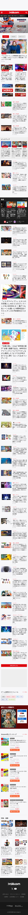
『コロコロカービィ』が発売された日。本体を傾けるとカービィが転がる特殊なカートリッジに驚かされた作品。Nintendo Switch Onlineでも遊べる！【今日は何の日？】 (20, 106)
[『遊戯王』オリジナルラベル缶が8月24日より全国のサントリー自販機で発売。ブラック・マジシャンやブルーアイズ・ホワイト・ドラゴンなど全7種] (6, 264)
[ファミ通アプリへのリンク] (10, 906)
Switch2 (5, 15)
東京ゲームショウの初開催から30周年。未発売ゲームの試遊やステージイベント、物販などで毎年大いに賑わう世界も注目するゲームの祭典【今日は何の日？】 (20, 414)
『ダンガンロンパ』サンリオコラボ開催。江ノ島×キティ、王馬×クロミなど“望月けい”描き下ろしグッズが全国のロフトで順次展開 (20, 511)
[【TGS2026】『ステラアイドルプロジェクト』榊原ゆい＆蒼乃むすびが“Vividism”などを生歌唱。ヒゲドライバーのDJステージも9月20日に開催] (6, 388)
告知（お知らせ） (16, 651)
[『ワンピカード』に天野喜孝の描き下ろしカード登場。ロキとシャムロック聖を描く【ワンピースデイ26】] (14, 46)
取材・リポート (16, 173)
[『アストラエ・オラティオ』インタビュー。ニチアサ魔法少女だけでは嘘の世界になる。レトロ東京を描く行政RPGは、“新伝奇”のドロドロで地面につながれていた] (6, 144)
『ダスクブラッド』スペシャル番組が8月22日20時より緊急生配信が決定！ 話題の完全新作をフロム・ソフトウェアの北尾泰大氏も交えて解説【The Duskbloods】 (20, 535)
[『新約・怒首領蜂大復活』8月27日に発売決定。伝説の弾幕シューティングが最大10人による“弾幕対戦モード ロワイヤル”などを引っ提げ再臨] (6, 473)
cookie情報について (14, 896)
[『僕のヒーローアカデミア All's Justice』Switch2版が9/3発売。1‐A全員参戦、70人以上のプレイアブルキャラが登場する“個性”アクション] (6, 593)
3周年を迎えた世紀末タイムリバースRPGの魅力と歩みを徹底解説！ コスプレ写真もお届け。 (20, 426)
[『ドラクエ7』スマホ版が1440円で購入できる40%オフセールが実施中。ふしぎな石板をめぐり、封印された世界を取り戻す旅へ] (6, 187)
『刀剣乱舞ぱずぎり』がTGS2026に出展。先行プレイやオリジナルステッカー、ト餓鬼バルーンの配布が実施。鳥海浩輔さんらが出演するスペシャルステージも (20, 583)
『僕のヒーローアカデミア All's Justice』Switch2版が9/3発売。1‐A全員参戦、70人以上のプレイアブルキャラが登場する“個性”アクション (20, 595)
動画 (2, 199)
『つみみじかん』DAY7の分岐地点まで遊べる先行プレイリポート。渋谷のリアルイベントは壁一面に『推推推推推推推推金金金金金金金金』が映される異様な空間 (20, 487)
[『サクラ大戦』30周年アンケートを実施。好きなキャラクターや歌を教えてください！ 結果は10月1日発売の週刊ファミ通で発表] (6, 617)
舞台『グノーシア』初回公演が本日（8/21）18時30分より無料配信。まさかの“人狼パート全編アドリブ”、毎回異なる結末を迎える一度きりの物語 (20, 631)
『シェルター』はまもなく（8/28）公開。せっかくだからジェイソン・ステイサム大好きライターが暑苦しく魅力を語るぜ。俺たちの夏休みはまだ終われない (20, 76)
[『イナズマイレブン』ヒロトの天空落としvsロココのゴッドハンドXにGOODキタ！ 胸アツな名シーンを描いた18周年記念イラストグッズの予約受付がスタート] (14, 291)
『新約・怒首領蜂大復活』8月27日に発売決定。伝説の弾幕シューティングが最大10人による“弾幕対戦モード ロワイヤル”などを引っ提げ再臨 (20, 475)
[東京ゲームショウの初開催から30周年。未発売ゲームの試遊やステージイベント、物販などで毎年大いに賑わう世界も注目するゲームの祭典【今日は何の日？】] (6, 412)
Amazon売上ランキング (9, 734)
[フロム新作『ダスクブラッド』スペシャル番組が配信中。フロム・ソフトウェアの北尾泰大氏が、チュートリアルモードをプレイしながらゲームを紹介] (14, 25)
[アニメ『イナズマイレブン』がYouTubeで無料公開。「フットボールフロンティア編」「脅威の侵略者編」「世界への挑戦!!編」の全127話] (6, 252)
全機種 (3, 696)
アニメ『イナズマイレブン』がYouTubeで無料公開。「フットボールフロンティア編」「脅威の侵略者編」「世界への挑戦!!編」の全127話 (20, 254)
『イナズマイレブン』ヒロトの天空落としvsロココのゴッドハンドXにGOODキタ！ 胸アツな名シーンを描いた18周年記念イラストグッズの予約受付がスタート (13, 307)
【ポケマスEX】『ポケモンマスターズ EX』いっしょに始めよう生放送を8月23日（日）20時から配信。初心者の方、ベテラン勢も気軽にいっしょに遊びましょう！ (20, 655)
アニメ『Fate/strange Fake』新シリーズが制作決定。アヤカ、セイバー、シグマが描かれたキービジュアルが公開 (20, 379)
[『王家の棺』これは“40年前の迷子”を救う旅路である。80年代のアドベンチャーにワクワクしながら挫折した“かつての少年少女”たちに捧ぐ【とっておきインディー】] (14, 336)
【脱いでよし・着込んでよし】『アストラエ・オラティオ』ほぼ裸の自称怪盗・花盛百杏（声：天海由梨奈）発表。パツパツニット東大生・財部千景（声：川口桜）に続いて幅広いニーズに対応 (20, 523)
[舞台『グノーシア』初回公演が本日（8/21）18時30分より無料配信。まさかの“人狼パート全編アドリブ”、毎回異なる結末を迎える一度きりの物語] (6, 629)
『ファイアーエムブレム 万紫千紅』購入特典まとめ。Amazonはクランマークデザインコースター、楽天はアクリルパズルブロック (20, 851)
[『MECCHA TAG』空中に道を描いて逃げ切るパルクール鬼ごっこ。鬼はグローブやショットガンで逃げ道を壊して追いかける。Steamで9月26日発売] (6, 605)
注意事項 (6, 896)
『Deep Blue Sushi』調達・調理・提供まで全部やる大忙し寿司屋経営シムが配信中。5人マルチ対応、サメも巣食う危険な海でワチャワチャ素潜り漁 (20, 463)
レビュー (14, 146)
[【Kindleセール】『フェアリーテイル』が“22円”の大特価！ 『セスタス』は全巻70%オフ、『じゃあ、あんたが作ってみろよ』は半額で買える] (21, 862)
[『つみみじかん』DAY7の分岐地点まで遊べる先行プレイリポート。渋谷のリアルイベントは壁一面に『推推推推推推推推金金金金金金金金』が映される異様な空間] (6, 485)
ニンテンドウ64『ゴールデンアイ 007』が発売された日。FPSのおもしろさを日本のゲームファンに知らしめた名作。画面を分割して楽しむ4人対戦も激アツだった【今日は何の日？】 (20, 118)
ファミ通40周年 (18, 319)
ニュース (4, 26)
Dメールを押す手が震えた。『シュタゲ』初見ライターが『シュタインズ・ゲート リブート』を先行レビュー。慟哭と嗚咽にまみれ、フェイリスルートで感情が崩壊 (16, 152)
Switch (9, 15)
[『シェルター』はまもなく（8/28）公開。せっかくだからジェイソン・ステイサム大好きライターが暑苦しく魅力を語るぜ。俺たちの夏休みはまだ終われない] (21, 67)
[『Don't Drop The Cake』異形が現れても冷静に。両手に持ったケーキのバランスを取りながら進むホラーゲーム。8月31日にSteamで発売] (6, 240)
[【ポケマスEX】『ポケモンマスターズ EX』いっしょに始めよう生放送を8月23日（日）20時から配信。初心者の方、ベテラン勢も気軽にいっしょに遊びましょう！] (6, 653)
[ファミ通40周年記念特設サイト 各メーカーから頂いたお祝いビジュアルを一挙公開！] (6, 321)
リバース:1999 (17, 422)
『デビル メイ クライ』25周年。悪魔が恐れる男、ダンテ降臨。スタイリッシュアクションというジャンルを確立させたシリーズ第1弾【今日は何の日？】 (20, 130)
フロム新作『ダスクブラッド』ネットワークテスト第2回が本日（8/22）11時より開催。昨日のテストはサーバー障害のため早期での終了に (20, 367)
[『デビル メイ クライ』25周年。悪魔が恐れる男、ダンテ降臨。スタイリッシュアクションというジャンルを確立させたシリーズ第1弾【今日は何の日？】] (6, 128)
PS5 (12, 15)
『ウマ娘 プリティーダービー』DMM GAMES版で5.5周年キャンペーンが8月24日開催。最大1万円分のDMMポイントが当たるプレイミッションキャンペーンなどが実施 (20, 230)
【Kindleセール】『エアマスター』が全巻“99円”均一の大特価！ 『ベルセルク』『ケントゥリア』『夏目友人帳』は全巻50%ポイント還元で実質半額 (7, 76)
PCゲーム (16, 15)
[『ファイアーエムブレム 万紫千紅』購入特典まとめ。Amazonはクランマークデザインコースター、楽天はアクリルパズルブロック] (21, 842)
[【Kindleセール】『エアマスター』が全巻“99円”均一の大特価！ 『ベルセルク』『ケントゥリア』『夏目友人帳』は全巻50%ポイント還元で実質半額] (7, 67)
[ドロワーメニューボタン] (1, 12)
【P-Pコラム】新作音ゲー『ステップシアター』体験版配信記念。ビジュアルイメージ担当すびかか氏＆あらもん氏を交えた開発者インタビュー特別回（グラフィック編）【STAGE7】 (20, 547)
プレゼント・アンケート (17, 615)
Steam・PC (4, 699)
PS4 (21, 696)
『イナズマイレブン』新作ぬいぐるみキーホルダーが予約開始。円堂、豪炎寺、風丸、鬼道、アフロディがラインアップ (20, 278)
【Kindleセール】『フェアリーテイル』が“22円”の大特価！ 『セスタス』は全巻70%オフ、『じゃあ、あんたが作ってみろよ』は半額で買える (20, 870)
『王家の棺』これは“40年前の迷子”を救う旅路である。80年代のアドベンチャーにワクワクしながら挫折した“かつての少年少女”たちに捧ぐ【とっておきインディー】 (14, 352)
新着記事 (13, 36)
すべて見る (25, 199)
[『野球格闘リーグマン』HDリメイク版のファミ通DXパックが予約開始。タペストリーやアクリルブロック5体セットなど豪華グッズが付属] (6, 437)
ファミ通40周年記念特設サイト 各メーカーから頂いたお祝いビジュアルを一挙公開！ (20, 322)
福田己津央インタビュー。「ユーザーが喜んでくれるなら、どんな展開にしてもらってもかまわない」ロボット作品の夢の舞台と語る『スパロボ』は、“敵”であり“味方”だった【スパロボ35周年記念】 (20, 643)
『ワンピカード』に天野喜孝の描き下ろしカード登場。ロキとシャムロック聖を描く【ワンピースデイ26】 (14, 57)
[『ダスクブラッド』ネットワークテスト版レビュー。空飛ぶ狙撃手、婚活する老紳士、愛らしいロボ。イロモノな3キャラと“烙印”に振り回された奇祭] (21, 823)
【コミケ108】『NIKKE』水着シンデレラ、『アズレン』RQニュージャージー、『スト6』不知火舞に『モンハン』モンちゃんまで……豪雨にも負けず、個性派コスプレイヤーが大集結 (20, 177)
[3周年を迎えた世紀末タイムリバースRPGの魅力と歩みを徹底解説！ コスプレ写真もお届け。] (6, 424)
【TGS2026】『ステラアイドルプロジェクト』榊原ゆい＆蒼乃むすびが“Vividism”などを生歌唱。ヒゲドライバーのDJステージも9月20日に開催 (20, 390)
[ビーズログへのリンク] (19, 906)
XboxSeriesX (12, 699)
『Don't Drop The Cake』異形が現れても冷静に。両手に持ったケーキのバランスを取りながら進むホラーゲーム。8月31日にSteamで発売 (20, 242)
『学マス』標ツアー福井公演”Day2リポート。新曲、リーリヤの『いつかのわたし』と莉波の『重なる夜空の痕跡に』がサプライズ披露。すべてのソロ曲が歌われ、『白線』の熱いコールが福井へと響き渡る (20, 499)
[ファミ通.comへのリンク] (14, 12)
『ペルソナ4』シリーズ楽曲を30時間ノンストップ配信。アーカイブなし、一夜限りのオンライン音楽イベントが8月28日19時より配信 (20, 559)
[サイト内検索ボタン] (26, 12)
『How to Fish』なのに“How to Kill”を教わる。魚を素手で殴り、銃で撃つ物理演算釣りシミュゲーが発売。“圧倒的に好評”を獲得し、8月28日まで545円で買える (20, 450)
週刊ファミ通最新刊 (7, 707)
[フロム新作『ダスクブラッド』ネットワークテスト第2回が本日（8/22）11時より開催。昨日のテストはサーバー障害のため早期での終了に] (6, 366)
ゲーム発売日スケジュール (9, 692)
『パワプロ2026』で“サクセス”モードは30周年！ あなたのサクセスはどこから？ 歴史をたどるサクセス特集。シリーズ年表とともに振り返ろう (7, 870)
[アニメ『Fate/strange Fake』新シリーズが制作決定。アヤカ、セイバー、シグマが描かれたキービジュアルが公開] (6, 378)
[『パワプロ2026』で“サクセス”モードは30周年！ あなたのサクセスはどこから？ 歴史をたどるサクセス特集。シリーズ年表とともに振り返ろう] (7, 862)
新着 (2, 15)
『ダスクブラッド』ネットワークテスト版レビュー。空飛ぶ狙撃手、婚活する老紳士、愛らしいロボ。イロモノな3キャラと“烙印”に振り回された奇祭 (21, 831)
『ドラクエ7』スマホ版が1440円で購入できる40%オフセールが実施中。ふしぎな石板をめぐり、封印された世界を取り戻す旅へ (20, 189)
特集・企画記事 (5, 70)
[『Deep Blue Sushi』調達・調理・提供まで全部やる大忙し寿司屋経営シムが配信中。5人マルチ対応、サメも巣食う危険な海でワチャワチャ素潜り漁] (6, 461)
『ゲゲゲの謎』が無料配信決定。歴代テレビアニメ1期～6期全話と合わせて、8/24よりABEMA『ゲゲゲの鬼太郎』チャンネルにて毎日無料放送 (20, 571)
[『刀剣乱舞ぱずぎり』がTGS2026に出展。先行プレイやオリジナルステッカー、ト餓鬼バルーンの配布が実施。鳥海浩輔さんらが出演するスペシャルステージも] (6, 581)
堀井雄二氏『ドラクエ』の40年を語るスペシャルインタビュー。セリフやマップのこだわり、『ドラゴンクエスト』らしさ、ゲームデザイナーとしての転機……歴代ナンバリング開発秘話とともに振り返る (6, 851)
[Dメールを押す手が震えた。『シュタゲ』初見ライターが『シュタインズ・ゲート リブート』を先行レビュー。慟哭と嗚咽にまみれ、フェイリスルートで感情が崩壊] (17, 144)
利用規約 (23, 894)
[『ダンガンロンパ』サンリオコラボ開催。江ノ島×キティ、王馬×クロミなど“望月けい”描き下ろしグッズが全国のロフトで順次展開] (6, 509)
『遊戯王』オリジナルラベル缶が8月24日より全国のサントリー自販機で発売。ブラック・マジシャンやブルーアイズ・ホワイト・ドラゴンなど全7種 (20, 266)
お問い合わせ (6, 894)
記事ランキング (22, 36)
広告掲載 (22, 896)
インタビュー (4, 146)
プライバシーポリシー (15, 894)
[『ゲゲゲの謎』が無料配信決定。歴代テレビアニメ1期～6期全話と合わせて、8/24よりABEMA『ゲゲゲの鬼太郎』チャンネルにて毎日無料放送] (6, 569)
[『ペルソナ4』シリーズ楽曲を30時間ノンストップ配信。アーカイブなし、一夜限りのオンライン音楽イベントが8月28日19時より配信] (6, 557)
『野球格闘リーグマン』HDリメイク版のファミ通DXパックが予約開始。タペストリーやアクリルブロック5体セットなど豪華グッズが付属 (20, 438)
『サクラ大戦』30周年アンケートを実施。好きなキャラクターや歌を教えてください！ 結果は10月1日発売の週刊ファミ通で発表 (20, 619)
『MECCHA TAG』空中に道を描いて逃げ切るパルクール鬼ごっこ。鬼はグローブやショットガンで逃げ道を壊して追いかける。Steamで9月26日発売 (20, 607)
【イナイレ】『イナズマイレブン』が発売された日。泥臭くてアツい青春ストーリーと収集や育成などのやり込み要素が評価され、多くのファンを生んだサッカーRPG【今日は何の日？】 (20, 402)
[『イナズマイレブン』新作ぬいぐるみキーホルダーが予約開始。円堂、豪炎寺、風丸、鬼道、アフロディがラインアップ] (6, 276)
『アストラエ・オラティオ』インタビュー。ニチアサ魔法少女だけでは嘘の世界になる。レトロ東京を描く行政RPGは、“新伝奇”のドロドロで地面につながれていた (5, 152)
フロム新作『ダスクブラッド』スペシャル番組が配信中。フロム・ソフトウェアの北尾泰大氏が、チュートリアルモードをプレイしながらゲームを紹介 (13, 29)
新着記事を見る (14, 665)
